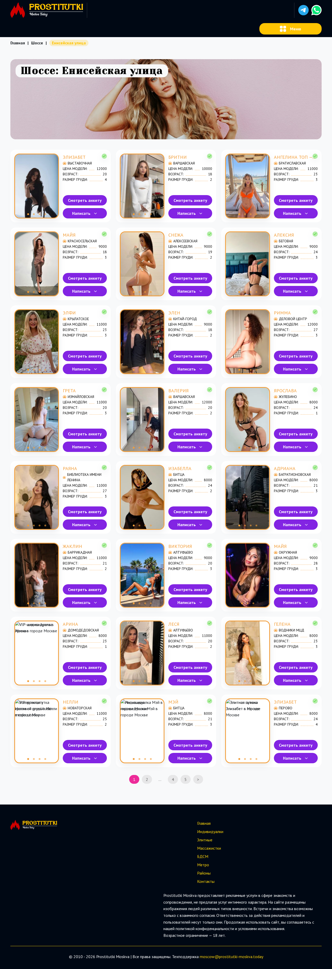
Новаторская (80, 708)
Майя (69, 235)
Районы (204, 873)
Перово (285, 708)
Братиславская (292, 163)
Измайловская (81, 396)
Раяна (70, 468)
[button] (303, 10)
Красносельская (82, 241)
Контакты (206, 881)
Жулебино (288, 396)
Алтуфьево (183, 552)
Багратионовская (295, 474)
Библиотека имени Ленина (84, 477)
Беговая (286, 241)
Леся (173, 624)
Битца (178, 474)
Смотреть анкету (85, 200)
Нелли (70, 702)
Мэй (173, 702)
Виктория (180, 546)
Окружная (288, 552)
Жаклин (72, 546)
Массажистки (209, 848)
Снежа (175, 235)
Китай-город (185, 319)
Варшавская (184, 163)
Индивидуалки (210, 831)
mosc (204, 956)
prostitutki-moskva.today (241, 956)
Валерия (178, 391)
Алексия (284, 235)
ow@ (214, 956)
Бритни (177, 157)
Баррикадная (80, 552)
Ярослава (285, 391)
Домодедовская (83, 630)
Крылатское (78, 319)
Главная (17, 42)
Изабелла (179, 468)
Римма (282, 313)
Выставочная (80, 163)
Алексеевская (185, 241)
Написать (81, 213)
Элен (174, 313)
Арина (70, 624)
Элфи (69, 313)
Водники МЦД (291, 630)
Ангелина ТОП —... (294, 157)
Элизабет (74, 157)
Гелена (282, 624)
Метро (203, 864)
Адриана (284, 468)
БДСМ (202, 856)
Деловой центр (293, 319)
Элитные (204, 839)
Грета (69, 391)
